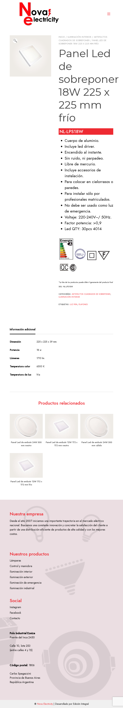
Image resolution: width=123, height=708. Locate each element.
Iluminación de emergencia (25, 583)
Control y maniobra (21, 566)
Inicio (62, 37)
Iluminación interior (79, 37)
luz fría (73, 304)
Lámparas (15, 561)
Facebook (15, 613)
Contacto (15, 618)
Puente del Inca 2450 (22, 637)
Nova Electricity (45, 704)
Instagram (15, 607)
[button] (15, 40)
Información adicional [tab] (22, 329)
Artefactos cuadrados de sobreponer (83, 38)
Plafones (83, 304)
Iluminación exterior (21, 577)
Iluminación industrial (22, 588)
